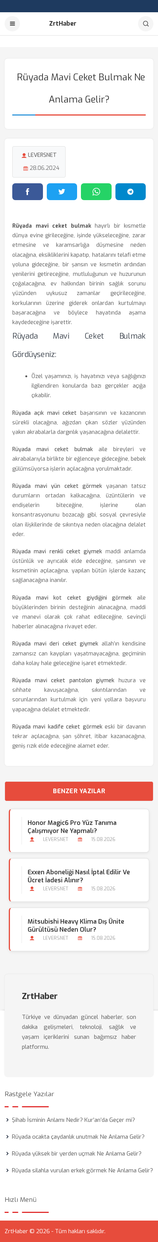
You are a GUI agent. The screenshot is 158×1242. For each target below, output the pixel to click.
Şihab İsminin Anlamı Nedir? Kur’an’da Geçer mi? (73, 1120)
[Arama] (145, 23)
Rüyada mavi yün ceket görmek (57, 486)
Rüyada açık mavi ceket (44, 413)
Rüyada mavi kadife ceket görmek (57, 726)
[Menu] (12, 23)
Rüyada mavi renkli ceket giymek (57, 551)
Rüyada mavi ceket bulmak (52, 449)
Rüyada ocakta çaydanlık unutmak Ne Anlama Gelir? (78, 1137)
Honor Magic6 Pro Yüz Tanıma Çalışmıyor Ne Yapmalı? (72, 827)
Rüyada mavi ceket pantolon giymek (63, 680)
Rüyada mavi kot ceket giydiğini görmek (72, 597)
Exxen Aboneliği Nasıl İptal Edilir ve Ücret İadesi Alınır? (79, 876)
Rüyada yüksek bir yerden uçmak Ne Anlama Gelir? (77, 1153)
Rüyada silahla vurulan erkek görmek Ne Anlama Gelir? (82, 1170)
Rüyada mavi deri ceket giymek (55, 643)
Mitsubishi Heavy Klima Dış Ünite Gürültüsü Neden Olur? (76, 926)
